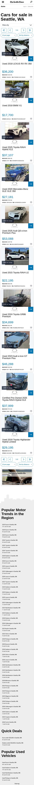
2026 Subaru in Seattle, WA (10, 712)
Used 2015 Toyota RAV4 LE (15, 272)
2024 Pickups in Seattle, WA (10, 640)
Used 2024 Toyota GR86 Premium (14, 315)
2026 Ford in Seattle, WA (9, 723)
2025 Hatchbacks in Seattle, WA (11, 671)
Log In (24, 6)
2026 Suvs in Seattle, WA (9, 562)
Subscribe (30, 6)
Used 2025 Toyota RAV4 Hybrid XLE (14, 148)
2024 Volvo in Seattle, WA (9, 655)
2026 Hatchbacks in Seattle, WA (11, 676)
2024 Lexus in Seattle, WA (9, 577)
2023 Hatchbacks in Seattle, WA (11, 608)
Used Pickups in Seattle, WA (10, 779)
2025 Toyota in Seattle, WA (10, 546)
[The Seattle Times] (17, 2)
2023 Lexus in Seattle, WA (9, 567)
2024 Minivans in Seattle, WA (10, 681)
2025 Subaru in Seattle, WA (10, 593)
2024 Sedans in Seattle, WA (10, 556)
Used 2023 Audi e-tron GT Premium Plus (14, 357)
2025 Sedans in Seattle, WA (10, 588)
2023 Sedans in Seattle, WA (10, 614)
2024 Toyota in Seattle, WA (10, 541)
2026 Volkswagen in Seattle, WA (11, 707)
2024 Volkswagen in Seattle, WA (11, 624)
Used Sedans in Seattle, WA (10, 768)
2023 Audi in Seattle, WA (9, 629)
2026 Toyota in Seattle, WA (10, 551)
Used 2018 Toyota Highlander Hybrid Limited (16, 441)
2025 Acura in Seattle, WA (9, 645)
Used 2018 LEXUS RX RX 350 (17, 64)
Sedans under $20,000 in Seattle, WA (12, 744)
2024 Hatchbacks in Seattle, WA (11, 666)
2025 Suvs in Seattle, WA (9, 525)
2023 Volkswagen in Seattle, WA (11, 603)
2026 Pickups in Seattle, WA (10, 702)
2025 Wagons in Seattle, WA (10, 697)
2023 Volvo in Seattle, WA (9, 634)
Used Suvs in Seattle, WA (9, 763)
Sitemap (17, 783)
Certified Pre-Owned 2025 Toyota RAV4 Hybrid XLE (14, 399)
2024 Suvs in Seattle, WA (9, 530)
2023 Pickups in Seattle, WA (10, 686)
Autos (3, 6)
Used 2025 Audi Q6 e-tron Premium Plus (14, 232)
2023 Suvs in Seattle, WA (9, 536)
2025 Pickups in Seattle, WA (10, 692)
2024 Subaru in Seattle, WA (10, 619)
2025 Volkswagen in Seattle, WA (11, 572)
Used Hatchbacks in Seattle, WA (11, 773)
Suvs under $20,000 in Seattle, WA (12, 738)
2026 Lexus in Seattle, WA (9, 660)
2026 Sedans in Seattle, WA (10, 650)
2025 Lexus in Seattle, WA (9, 598)
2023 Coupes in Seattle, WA (10, 718)
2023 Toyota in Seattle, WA (10, 582)
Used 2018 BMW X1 (12, 105)
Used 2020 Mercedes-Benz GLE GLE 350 (15, 190)
